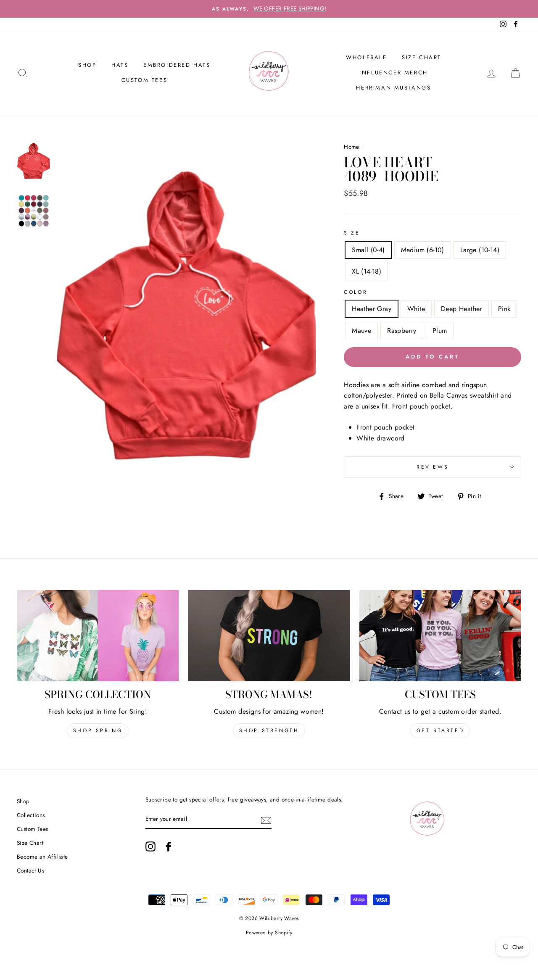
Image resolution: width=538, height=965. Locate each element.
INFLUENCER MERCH (393, 72)
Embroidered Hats (177, 65)
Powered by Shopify (269, 932)
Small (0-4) (368, 250)
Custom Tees (144, 80)
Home (351, 146)
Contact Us (30, 870)
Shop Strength (269, 730)
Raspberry (402, 330)
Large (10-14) (479, 250)
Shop (23, 801)
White (416, 309)
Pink (504, 309)
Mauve (361, 330)
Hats (119, 65)
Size (352, 233)
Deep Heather (461, 309)
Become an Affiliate (42, 856)
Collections (31, 815)
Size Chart (421, 57)
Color (355, 292)
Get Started (440, 730)
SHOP (87, 65)
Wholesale (366, 57)
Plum (440, 330)
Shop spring (98, 730)
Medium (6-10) (422, 250)
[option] (269, 8)
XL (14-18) (366, 271)
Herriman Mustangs (393, 88)
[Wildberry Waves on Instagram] (150, 846)
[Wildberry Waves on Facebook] (169, 846)
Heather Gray (371, 309)
